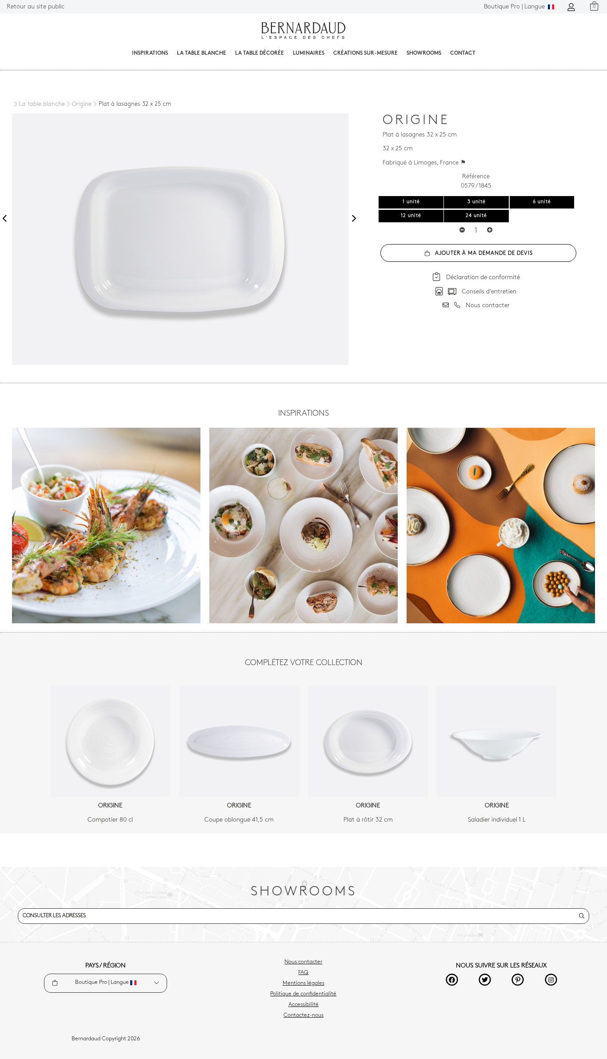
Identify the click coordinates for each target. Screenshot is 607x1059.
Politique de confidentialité (303, 994)
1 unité (411, 202)
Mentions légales (303, 983)
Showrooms (424, 53)
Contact (462, 53)
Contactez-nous (303, 1015)
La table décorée (259, 53)
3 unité (476, 202)
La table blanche (201, 53)
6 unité (542, 202)
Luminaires (308, 53)
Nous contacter (303, 962)
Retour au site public (35, 7)
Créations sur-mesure (365, 53)
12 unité (411, 215)
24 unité (476, 215)
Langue (515, 7)
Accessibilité (303, 1004)
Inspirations (150, 53)
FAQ (303, 972)
